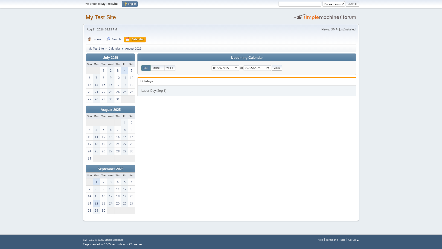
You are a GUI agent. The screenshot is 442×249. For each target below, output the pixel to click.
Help (320, 239)
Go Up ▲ (353, 239)
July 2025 (110, 57)
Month (157, 68)
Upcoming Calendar (247, 57)
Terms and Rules (335, 239)
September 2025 (110, 169)
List (145, 68)
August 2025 (111, 110)
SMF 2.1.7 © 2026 (93, 239)
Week (169, 68)
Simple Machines (114, 239)
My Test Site (101, 17)
